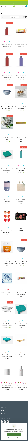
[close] (27, 3)
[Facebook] (2, 421)
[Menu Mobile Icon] (1, 6)
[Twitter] (5, 421)
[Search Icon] (6, 6)
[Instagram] (8, 421)
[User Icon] (22, 6)
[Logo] (14, 6)
